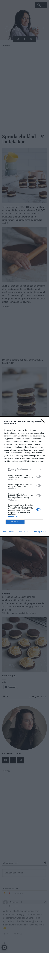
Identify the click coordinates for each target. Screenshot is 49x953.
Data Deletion (9, 531)
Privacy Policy (40, 531)
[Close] (43, 421)
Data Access (24, 531)
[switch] (38, 476)
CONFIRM (15, 522)
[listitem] (24, 470)
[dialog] (24, 476)
